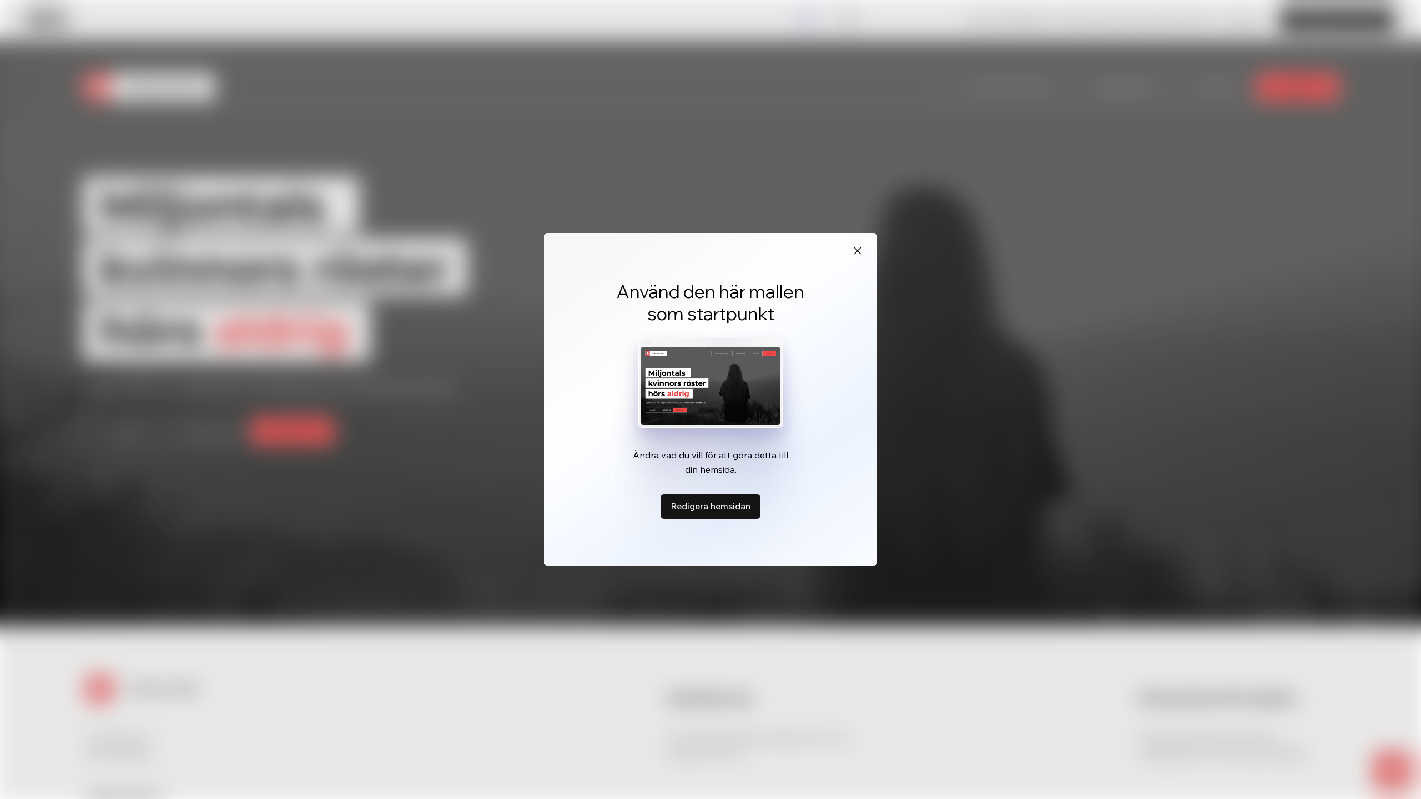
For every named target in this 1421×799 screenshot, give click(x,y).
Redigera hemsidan (710, 506)
